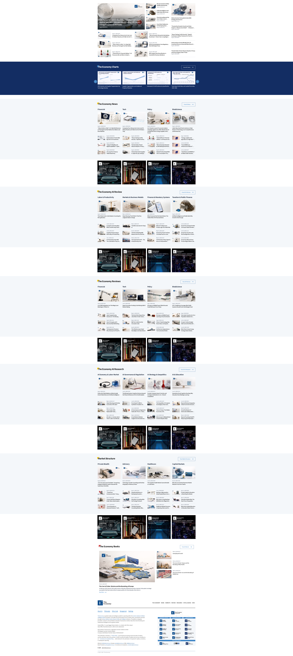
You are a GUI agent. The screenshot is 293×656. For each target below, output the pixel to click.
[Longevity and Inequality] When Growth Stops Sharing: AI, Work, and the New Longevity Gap (114, 228)
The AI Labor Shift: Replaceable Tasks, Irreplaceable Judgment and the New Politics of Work (113, 412)
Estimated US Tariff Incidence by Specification (158, 86)
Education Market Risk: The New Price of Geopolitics (187, 500)
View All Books (185, 547)
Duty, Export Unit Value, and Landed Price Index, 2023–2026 (183, 87)
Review (173, 603)
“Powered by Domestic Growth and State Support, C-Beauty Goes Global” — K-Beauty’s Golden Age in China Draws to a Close (182, 27)
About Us (100, 611)
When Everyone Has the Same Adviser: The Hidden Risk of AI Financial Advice (157, 216)
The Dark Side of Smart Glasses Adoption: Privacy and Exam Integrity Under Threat (183, 51)
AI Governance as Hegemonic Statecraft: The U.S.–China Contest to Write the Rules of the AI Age (138, 412)
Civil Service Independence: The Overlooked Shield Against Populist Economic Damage (163, 331)
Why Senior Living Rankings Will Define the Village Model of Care (163, 501)
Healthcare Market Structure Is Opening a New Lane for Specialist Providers (163, 508)
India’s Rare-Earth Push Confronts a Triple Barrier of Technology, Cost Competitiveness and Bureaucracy (183, 129)
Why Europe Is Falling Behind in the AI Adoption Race (163, 417)
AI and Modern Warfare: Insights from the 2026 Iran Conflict (137, 418)
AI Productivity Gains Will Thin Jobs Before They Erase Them (113, 241)
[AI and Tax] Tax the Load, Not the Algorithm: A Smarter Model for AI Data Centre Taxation (188, 235)
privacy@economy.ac (109, 645)
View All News (187, 104)
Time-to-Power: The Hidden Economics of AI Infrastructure (163, 411)
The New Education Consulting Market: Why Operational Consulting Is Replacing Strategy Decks (137, 509)
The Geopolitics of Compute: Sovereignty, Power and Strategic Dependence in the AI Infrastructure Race (163, 405)
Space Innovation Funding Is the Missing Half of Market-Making (134, 306)
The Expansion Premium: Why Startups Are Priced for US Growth (113, 330)
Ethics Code (115, 611)
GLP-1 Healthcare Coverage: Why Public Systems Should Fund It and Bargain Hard (182, 306)
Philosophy (107, 611)
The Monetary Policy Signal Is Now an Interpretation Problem (163, 241)
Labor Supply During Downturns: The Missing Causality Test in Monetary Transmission (113, 317)
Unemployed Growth (178, 553)
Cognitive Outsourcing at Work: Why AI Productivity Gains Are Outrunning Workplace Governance (113, 235)
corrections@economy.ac (132, 645)
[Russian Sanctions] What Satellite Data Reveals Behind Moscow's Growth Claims (163, 6)
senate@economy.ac (119, 643)
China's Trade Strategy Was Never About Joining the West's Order (162, 323)
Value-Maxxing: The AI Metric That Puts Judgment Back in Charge (132, 216)
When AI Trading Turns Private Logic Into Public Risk (163, 226)
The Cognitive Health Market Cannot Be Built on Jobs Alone (158, 483)
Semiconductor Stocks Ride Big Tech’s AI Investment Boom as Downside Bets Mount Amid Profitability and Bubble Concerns (183, 44)
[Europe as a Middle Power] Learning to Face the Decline (163, 316)
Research (179, 603)
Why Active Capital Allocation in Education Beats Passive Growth (188, 508)
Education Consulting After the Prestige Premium (138, 500)
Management (123, 611)
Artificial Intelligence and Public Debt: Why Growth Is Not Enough (163, 12)
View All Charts (186, 67)
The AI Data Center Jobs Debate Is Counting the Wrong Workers (109, 216)
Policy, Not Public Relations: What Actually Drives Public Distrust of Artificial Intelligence (108, 394)
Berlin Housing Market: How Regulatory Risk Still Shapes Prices (158, 45)
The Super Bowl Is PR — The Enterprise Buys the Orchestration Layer (138, 241)
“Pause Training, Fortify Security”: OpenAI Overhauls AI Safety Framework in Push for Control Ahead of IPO (181, 36)
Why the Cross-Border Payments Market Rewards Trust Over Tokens (182, 483)
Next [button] (197, 81)
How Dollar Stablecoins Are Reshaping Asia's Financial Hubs (162, 25)
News (162, 603)
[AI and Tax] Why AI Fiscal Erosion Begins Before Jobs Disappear (187, 241)
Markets (167, 603)
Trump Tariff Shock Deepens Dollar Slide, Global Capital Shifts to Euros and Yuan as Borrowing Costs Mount (113, 502)
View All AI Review (186, 192)
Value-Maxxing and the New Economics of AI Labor (113, 404)
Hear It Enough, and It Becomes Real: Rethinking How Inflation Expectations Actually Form (113, 324)
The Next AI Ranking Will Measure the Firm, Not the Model (137, 234)
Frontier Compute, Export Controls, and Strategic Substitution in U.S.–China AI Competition (157, 395)
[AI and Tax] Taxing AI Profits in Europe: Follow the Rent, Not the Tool (188, 227)
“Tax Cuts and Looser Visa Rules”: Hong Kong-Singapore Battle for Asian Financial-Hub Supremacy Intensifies (109, 484)
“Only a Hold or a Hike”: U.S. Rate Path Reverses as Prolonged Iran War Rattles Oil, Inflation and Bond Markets (121, 46)
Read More (101, 592)
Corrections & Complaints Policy (107, 639)
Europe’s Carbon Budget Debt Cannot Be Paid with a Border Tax (187, 323)
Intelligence (187, 603)
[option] (109, 80)
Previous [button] (95, 81)
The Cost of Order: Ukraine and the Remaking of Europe (116, 586)
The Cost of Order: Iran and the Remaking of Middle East (183, 573)
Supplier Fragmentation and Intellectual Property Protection (132, 87)
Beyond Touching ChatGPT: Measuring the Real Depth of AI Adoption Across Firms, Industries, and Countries (188, 419)
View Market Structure (185, 459)
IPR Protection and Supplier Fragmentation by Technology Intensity (109, 87)
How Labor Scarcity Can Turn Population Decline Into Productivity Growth (188, 316)
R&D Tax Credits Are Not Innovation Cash (137, 323)
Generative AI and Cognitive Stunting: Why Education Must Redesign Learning (182, 394)
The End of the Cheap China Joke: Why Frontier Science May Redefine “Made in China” (138, 317)
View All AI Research (185, 369)
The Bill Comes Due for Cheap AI (138, 226)
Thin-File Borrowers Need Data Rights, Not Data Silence (138, 330)
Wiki (193, 603)
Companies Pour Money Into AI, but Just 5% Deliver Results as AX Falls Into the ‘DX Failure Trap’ (122, 36)
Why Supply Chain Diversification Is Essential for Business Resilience (157, 54)
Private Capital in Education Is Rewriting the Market (188, 493)
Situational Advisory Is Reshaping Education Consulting (136, 494)
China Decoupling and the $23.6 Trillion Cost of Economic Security (163, 19)
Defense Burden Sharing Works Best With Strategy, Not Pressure (181, 18)
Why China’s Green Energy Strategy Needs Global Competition (187, 330)
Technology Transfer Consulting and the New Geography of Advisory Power (133, 483)
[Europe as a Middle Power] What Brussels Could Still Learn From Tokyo (157, 306)
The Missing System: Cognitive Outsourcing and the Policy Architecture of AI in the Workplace (134, 394)
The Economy (156, 603)
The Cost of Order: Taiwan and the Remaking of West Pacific (181, 563)
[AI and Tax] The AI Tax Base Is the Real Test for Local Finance (163, 234)
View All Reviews (186, 282)
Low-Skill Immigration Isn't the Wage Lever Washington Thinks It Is (108, 306)
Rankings (130, 611)
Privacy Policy (114, 635)
